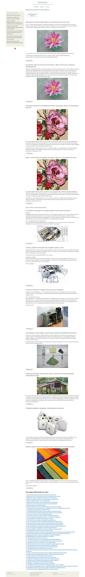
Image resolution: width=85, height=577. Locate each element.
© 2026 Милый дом (10, 572)
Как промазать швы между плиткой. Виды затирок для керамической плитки (51, 333)
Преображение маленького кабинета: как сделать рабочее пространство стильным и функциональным (51, 532)
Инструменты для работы (32, 15)
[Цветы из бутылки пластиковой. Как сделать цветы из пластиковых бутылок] (52, 174)
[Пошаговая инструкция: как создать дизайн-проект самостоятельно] (52, 233)
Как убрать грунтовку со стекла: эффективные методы (39, 514)
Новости (42, 6)
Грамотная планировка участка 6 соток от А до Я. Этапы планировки (43, 558)
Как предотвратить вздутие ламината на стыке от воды (40, 555)
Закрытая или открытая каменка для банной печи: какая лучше (41, 494)
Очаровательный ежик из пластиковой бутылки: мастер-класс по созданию (44, 506)
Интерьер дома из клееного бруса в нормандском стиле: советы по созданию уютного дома (48, 508)
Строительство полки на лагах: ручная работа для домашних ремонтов (43, 539)
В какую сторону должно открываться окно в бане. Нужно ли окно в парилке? (15, 27)
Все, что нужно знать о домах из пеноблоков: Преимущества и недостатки (44, 521)
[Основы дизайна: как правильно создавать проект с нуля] (52, 274)
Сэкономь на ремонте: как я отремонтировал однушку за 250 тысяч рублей (44, 541)
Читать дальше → (29, 60)
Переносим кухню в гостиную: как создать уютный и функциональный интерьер (45, 543)
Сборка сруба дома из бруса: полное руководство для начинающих (42, 502)
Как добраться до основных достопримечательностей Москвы (41, 520)
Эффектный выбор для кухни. (14, 15)
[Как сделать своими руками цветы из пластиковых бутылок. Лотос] (52, 41)
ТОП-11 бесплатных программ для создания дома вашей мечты (42, 527)
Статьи (47, 6)
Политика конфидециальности (34, 574)
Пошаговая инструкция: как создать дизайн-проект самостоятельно (48, 210)
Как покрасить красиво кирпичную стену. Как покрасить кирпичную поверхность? (14, 32)
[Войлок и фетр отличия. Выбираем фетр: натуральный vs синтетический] (52, 463)
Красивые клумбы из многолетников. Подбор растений (40, 561)
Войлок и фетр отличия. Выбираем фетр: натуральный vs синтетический (50, 447)
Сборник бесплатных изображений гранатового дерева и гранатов (42, 569)
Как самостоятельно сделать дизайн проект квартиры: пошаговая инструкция (45, 523)
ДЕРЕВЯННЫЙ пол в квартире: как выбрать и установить (40, 536)
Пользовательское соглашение (38, 572)
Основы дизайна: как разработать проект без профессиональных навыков (44, 529)
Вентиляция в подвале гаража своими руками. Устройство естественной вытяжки (46, 567)
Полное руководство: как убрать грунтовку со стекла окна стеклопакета (43, 517)
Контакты (31, 572)
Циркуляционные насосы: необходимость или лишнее (39, 548)
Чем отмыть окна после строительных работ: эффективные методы (43, 515)
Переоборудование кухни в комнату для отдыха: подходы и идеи (42, 546)
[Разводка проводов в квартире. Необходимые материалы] (52, 423)
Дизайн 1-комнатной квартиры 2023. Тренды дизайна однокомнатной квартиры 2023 (47, 552)
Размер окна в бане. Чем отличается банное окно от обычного (41, 557)
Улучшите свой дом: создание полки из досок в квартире (44, 290)
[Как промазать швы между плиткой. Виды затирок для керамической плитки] (52, 356)
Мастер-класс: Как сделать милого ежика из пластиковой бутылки (42, 503)
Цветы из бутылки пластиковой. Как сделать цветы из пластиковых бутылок (51, 157)
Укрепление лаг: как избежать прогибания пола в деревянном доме (43, 560)
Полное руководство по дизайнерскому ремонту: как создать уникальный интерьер (46, 526)
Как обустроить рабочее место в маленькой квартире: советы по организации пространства (48, 533)
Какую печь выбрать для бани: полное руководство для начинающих (42, 499)
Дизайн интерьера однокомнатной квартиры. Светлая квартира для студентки (45, 554)
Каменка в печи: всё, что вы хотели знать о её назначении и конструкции (43, 496)
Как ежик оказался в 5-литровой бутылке (36, 505)
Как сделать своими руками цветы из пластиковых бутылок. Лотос (48, 22)
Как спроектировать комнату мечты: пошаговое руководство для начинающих (45, 524)
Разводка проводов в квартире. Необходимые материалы (45, 408)
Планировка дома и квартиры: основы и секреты (38, 509)
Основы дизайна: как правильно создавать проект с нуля (44, 247)
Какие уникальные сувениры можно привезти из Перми (40, 518)
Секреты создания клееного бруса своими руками (38, 500)
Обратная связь (55, 572)
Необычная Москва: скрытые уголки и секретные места (40, 530)
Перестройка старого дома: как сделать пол (37, 538)
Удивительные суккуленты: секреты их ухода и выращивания (41, 542)
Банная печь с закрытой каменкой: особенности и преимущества (42, 497)
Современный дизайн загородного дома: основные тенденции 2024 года (44, 511)
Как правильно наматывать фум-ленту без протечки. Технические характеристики (14, 37)
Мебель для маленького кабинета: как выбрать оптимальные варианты (43, 535)
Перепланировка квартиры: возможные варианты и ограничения (42, 545)
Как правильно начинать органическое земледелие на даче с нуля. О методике (45, 564)
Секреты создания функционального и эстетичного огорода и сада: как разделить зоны (15, 22)
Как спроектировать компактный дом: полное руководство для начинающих (44, 512)
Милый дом (42, 2)
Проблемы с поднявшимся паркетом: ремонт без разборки (40, 563)
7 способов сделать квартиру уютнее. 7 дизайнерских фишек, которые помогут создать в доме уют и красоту (52, 566)
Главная (36, 6)
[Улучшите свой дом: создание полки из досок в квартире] (52, 316)
